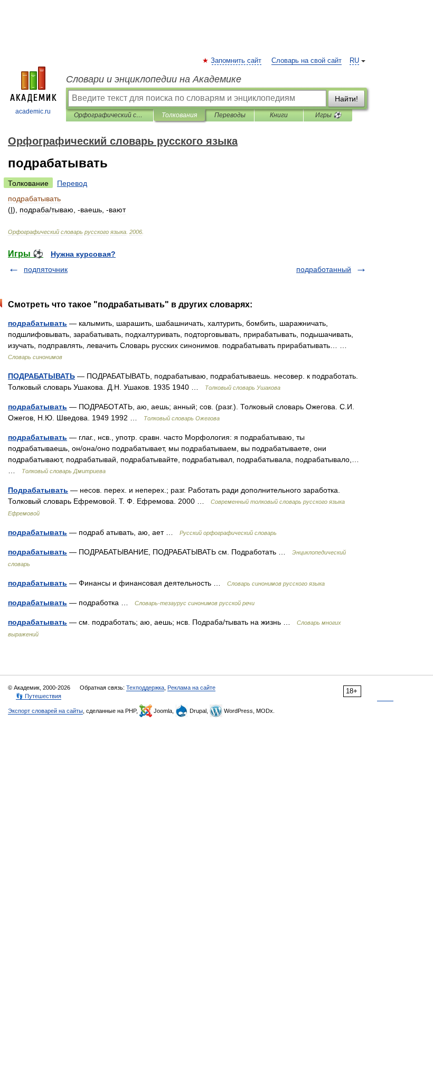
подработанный (323, 269)
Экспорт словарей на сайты (45, 711)
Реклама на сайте (191, 687)
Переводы (230, 115)
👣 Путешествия (38, 696)
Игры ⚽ (328, 115)
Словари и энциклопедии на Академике (153, 79)
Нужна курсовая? (83, 254)
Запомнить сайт (236, 60)
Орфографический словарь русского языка (109, 115)
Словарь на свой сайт (306, 60)
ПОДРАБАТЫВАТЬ (41, 376)
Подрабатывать (38, 490)
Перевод (72, 183)
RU (354, 60)
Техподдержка (145, 687)
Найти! (346, 99)
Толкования (179, 115)
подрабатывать (37, 323)
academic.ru (33, 111)
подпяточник (46, 269)
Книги (279, 115)
